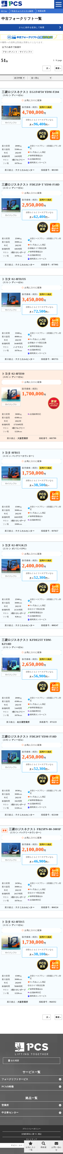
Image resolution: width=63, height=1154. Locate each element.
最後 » (58, 68)
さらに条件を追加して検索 (31, 27)
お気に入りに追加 (32, 100)
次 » (48, 68)
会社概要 (15, 1061)
